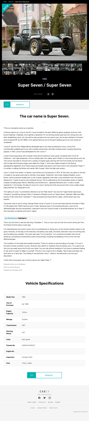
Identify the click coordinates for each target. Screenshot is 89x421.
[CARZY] (44, 392)
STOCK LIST (42, 402)
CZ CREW (32, 408)
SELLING (50, 402)
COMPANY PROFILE (42, 408)
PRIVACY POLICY (53, 408)
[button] (84, 33)
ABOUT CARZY (32, 402)
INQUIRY (57, 402)
